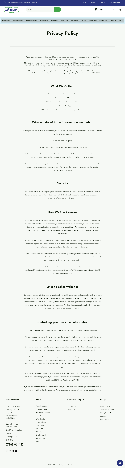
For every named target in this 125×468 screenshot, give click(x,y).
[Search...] (57, 9)
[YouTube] (16, 451)
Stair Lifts (39, 429)
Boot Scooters (41, 406)
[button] (119, 10)
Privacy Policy (105, 406)
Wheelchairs (40, 419)
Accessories (40, 438)
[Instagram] (10, 451)
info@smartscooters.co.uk (86, 350)
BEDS (38, 441)
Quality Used (41, 435)
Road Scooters (41, 416)
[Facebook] (7, 451)
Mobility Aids (41, 432)
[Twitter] (13, 451)
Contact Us (72, 406)
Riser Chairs (40, 425)
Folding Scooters (42, 409)
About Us (71, 410)
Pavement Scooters (43, 413)
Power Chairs (41, 422)
